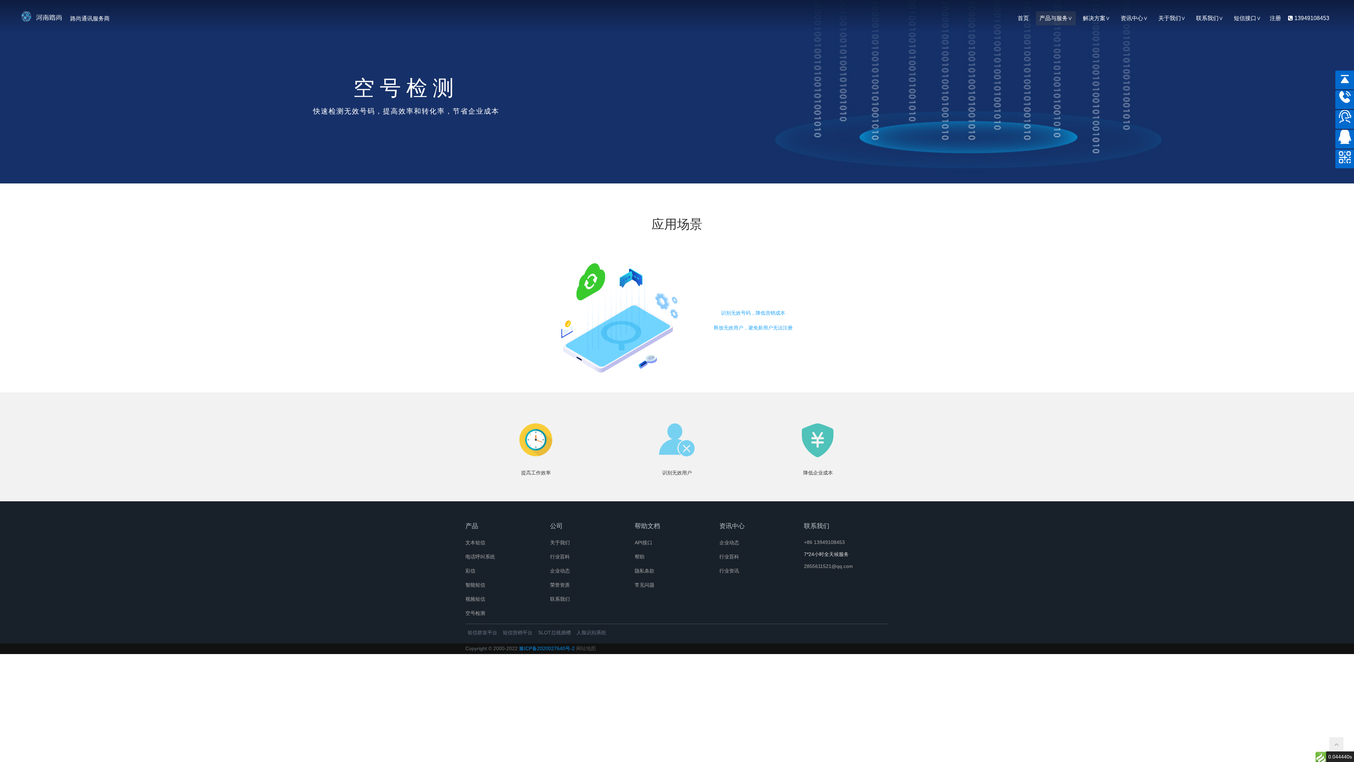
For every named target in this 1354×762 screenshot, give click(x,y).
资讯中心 (1132, 18)
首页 (1023, 18)
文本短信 (475, 542)
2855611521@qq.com (828, 566)
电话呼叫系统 (480, 557)
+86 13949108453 (824, 542)
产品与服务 (1053, 18)
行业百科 (560, 557)
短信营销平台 (517, 632)
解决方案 (1094, 18)
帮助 (640, 557)
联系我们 (1207, 18)
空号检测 (475, 613)
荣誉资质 (560, 585)
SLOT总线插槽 (554, 632)
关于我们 (1169, 18)
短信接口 (1245, 18)
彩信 (470, 571)
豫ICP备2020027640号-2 (547, 648)
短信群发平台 (482, 632)
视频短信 (475, 599)
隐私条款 (644, 571)
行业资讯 (729, 571)
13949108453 (1311, 18)
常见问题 (644, 585)
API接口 (643, 542)
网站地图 (586, 648)
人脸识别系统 (591, 632)
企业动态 (560, 571)
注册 (1275, 18)
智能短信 (475, 585)
